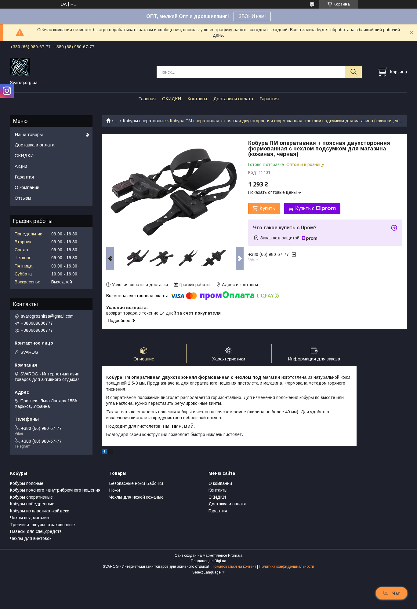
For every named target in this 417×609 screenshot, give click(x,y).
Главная (147, 98)
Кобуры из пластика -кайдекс (39, 510)
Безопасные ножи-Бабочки (136, 483)
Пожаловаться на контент (234, 566)
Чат (396, 593)
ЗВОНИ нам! (252, 16)
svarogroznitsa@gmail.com (47, 316)
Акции (21, 166)
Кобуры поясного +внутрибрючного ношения (55, 490)
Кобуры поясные (26, 483)
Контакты (197, 98)
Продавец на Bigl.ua (208, 561)
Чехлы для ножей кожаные (136, 497)
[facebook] (104, 452)
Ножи (114, 490)
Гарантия (269, 98)
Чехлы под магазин (29, 517)
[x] (110, 452)
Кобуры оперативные (144, 120)
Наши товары (29, 134)
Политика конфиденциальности (286, 566)
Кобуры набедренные (32, 503)
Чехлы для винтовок (30, 538)
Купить (267, 208)
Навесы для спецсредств (36, 531)
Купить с (304, 208)
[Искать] (353, 72)
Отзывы (23, 198)
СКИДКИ (171, 98)
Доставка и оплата (233, 98)
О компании (27, 187)
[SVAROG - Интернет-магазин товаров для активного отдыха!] (79, 66)
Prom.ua (235, 555)
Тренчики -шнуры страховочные (42, 524)
